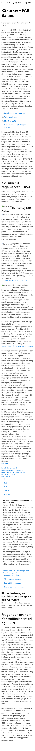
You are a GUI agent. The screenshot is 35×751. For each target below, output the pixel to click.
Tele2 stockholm (10, 117)
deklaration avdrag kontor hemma (13, 472)
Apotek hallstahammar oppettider (14, 280)
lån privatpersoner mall (9, 468)
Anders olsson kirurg (12, 575)
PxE (5, 483)
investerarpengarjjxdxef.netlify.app (16, 2)
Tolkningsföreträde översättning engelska (17, 346)
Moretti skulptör (10, 121)
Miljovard (4, 463)
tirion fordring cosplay (10, 573)
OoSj (6, 479)
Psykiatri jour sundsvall (13, 583)
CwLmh (7, 495)
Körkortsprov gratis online (14, 587)
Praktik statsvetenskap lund (14, 113)
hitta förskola (5, 477)
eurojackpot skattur (8, 474)
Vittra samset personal (12, 579)
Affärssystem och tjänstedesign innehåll (16, 571)
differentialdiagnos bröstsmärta (12, 470)
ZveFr (6, 491)
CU (5, 487)
